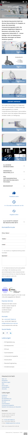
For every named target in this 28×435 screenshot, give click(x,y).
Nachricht (5, 255)
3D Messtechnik (9, 345)
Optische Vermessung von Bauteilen (11, 407)
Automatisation (8, 352)
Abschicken (7, 280)
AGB (21, 432)
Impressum (16, 432)
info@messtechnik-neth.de (10, 323)
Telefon (4, 238)
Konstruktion (8, 359)
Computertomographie (11, 356)
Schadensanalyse (9, 366)
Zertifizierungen (6, 382)
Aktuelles (4, 389)
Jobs (3, 384)
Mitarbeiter (5, 380)
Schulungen (5, 385)
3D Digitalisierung (9, 342)
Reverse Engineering (10, 363)
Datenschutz (9, 432)
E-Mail (4, 244)
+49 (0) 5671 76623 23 (10, 319)
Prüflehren (4, 395)
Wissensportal (5, 387)
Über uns (4, 379)
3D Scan (6, 349)
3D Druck (4, 397)
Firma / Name (6, 233)
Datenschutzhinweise (15, 268)
